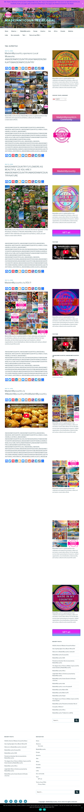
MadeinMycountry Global (30, 20)
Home (6, 31)
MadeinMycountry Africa (58, 670)
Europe (35, 31)
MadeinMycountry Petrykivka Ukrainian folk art (64, 703)
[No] (82, 807)
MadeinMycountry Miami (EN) (60, 689)
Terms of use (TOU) (34, 35)
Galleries (70, 31)
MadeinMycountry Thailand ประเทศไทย (62, 713)
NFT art (40, 779)
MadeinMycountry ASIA (58, 657)
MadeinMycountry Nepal (58, 695)
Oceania (63, 31)
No (44, 809)
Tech (24, 35)
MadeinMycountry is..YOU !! (18, 282)
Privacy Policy (41, 784)
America (42, 31)
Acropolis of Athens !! (57, 706)
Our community (15, 35)
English (57, 99)
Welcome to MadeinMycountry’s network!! (63, 651)
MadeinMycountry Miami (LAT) (60, 692)
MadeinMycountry (25, 31)
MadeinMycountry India (58, 683)
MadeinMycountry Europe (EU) (60, 654)
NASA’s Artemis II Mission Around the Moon (63, 645)
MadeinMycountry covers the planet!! (62, 686)
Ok (40, 809)
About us (13, 31)
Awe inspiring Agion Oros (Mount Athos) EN (63, 648)
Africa (55, 31)
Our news (40, 746)
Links (6, 35)
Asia (49, 31)
